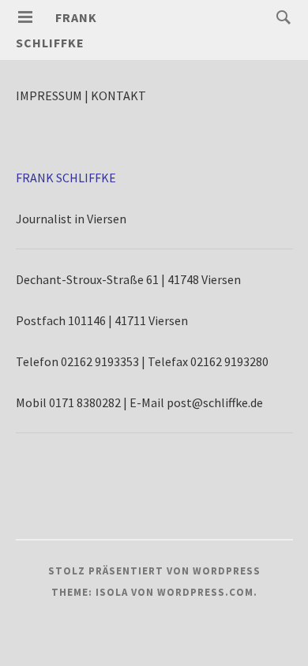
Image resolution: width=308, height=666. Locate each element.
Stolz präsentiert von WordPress (154, 571)
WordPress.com (205, 592)
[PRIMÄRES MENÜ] (25, 17)
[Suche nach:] (279, 16)
